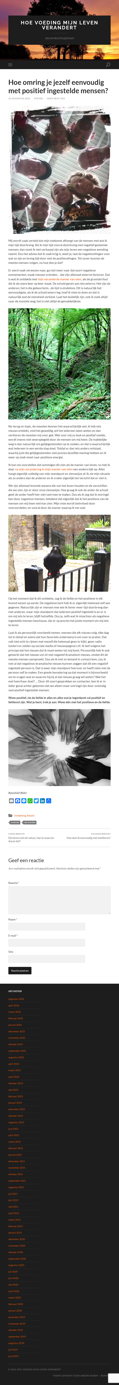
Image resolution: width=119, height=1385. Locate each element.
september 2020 (17, 1258)
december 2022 (16, 1109)
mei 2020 (13, 1284)
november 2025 (16, 1037)
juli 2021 (13, 1193)
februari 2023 (15, 1096)
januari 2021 (15, 1232)
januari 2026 (15, 1024)
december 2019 (16, 1317)
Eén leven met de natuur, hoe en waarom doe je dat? (31, 838)
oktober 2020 (15, 1252)
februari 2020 (15, 1303)
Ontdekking (20, 815)
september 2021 (17, 1180)
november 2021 (16, 1167)
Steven (38, 98)
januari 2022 (15, 1154)
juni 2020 (13, 1278)
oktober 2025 (15, 1044)
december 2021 (16, 1161)
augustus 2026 (16, 998)
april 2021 (13, 1213)
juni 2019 (13, 1356)
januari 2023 (15, 1102)
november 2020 (16, 1245)
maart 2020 (14, 1297)
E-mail (13, 935)
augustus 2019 (16, 1342)
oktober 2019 (15, 1329)
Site (10, 951)
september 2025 (17, 1050)
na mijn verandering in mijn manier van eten (44, 469)
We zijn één (29, 822)
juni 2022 (13, 1128)
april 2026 (13, 1005)
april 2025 (13, 1063)
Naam (12, 919)
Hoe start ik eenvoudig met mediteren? (89, 836)
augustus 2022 (16, 1122)
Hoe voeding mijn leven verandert (59, 25)
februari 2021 (15, 1226)
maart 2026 (14, 1011)
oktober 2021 (15, 1174)
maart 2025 (14, 1070)
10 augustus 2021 (19, 98)
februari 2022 (15, 1148)
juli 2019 (13, 1349)
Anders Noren (89, 1375)
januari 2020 (15, 1310)
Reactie (13, 883)
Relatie (30, 815)
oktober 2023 (15, 1083)
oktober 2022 (15, 1115)
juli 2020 (13, 1271)
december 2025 (16, 1031)
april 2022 (13, 1135)
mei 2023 (13, 1089)
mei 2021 (13, 1206)
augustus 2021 (16, 1187)
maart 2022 (14, 1141)
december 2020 (16, 1239)
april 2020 (13, 1291)
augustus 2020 (16, 1264)
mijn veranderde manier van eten (59, 279)
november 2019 (16, 1323)
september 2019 (17, 1336)
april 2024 (13, 1076)
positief (15, 822)
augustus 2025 (16, 1057)
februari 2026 (15, 1018)
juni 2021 (13, 1200)
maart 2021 (14, 1219)
